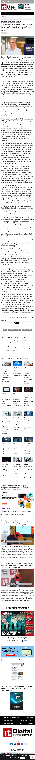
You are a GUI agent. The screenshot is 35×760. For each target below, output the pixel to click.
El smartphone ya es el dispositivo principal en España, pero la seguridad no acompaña (17, 424)
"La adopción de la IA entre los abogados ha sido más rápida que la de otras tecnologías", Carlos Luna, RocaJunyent (17, 566)
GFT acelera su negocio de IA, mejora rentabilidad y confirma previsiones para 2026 (17, 470)
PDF (20, 641)
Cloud (5, 329)
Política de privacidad (8, 723)
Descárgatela (28, 9)
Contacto (20, 723)
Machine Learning (26, 329)
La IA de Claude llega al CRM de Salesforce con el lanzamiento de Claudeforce (17, 372)
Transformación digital (14, 329)
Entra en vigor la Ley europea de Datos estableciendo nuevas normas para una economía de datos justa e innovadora (17, 343)
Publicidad (30, 723)
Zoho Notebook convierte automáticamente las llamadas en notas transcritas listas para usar (7, 400)
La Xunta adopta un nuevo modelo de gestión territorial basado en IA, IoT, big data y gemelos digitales (28, 375)
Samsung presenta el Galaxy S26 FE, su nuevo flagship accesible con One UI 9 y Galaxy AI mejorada (6, 426)
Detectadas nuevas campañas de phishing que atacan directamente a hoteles (6, 470)
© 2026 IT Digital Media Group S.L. (12, 717)
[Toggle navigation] (3, 13)
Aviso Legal (29, 717)
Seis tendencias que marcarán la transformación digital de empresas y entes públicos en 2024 (18, 349)
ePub (25, 641)
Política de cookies (9, 720)
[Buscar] (4, 2)
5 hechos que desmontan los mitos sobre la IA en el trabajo (16, 661)
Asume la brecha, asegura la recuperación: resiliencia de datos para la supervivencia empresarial (16, 488)
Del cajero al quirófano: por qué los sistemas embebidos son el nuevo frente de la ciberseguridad (17, 688)
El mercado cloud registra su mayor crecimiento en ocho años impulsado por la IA (28, 424)
